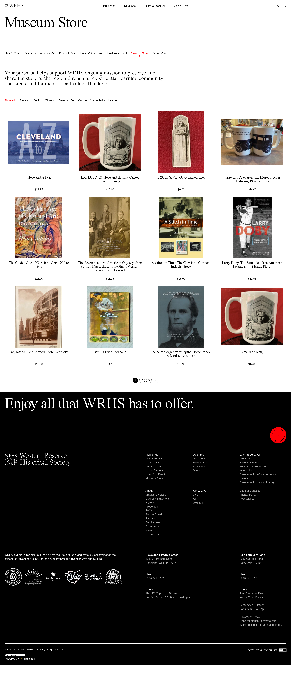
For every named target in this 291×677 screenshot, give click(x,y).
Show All (10, 100)
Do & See (130, 5)
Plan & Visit (108, 5)
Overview (30, 53)
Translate (29, 658)
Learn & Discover (155, 5)
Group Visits (160, 53)
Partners (151, 518)
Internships (246, 470)
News (149, 530)
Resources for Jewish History (257, 482)
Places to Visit (67, 53)
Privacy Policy (248, 494)
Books (37, 100)
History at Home (249, 462)
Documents (152, 526)
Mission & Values (156, 494)
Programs (245, 458)
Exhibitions (198, 466)
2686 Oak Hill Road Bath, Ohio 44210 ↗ (252, 558)
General (24, 100)
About (149, 490)
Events (196, 470)
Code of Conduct (250, 490)
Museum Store (140, 53)
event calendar (248, 624)
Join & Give (181, 5)
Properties (152, 506)
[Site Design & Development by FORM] (267, 650)
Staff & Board (154, 514)
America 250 (47, 53)
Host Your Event (117, 53)
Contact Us (152, 534)
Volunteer (198, 502)
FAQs (149, 510)
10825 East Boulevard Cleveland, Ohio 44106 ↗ (162, 558)
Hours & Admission (91, 53)
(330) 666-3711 (249, 577)
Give (195, 494)
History (150, 502)
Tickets (49, 100)
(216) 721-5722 (155, 577)
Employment (153, 522)
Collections (199, 458)
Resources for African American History (258, 476)
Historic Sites (200, 462)
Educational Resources (253, 466)
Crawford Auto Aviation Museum (97, 100)
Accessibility (247, 498)
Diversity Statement (157, 498)
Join (194, 498)
